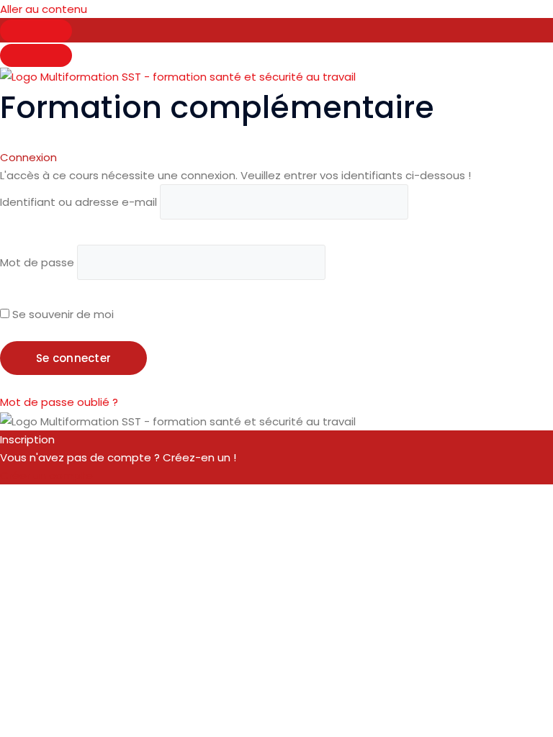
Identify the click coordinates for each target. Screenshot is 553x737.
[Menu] (36, 55)
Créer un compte (46, 475)
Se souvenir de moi (61, 314)
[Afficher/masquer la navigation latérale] (36, 30)
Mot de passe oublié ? (59, 402)
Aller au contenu (43, 9)
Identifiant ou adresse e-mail (78, 201)
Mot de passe (37, 262)
